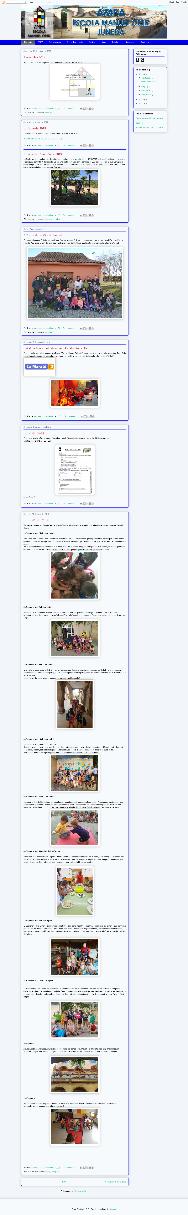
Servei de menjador (75, 42)
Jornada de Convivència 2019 (43, 154)
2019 (141, 74)
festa (47, 219)
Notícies (48, 112)
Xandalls (116, 42)
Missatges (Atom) (81, 1191)
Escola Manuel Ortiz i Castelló (149, 127)
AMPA (40, 42)
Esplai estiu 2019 (35, 128)
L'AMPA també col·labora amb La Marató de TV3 (56, 348)
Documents (130, 42)
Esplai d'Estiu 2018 (36, 520)
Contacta (145, 42)
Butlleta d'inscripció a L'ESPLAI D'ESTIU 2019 (43, 139)
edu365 (139, 123)
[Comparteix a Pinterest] (92, 108)
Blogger (112, 1209)
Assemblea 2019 (34, 57)
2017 (141, 103)
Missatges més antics (115, 1181)
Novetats (28, 42)
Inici (64, 1181)
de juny (145, 86)
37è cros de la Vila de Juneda (43, 235)
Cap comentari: (69, 108)
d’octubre (146, 78)
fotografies (55, 219)
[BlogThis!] (84, 108)
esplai (47, 1172)
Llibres (103, 42)
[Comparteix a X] (86, 108)
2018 (141, 99)
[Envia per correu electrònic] (81, 108)
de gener (145, 94)
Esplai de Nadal (34, 433)
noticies (48, 332)
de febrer (146, 90)
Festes (92, 42)
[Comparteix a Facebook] (89, 108)
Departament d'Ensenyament (149, 118)
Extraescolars (55, 42)
